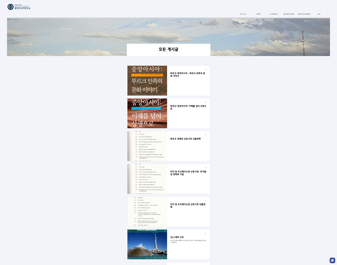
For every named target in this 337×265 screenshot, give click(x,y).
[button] (258, 14)
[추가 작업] (206, 69)
